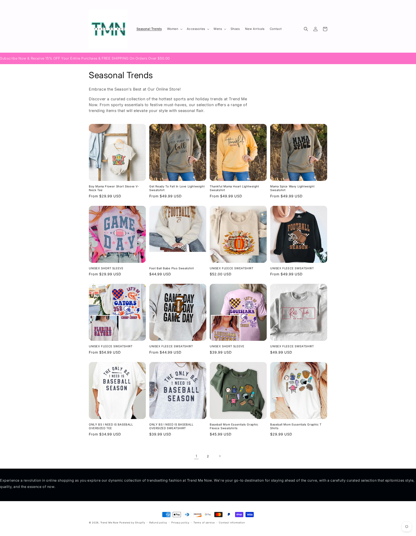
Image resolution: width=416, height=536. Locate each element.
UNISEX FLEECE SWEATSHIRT (231, 268)
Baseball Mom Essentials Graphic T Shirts (296, 426)
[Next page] (219, 456)
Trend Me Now (109, 522)
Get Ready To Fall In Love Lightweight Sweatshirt (177, 188)
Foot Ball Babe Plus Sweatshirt (171, 268)
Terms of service (203, 522)
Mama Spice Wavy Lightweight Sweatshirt (292, 188)
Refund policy (158, 522)
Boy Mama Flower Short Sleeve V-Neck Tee (114, 188)
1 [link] (196, 456)
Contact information (232, 522)
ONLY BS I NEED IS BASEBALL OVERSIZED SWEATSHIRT (171, 426)
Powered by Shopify (132, 522)
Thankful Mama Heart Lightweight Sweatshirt (234, 188)
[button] (174, 28)
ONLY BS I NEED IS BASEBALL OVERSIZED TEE (111, 426)
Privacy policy (180, 522)
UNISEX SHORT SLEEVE (106, 268)
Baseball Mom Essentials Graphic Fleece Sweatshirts (234, 426)
